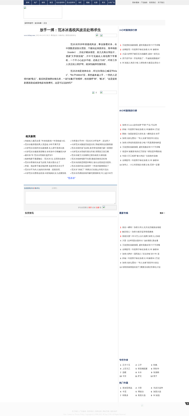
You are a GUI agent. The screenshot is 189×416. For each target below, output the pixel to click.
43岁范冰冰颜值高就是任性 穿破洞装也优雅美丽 (92, 144)
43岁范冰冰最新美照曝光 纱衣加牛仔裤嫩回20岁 (45, 152)
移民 (43, 2)
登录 (90, 207)
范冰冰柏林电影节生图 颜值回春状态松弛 (89, 159)
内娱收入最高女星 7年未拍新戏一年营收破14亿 (45, 141)
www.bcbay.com (29, 35)
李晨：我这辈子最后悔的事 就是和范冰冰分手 (44, 166)
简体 (134, 2)
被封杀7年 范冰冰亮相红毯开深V (39, 155)
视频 (88, 2)
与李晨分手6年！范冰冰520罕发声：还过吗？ (91, 141)
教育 (51, 2)
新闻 (27, 2)
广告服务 (144, 2)
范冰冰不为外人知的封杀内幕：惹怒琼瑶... (43, 170)
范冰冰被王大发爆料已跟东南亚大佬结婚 (89, 155)
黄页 (103, 2)
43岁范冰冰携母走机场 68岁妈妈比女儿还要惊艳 (45, 173)
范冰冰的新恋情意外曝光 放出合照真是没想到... (92, 162)
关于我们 (161, 2)
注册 (97, 207)
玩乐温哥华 (60, 2)
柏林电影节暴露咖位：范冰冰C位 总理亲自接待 (45, 159)
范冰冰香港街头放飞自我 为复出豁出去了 (42, 162)
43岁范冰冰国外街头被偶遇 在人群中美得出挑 (44, 148)
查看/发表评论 (71, 35)
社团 (95, 2)
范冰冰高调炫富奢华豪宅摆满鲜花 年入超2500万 (92, 173)
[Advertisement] (142, 37)
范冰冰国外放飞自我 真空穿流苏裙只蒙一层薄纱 (92, 148)
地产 (35, 2)
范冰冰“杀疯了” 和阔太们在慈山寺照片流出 (90, 170)
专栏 (80, 2)
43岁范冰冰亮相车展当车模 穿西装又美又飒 (90, 152)
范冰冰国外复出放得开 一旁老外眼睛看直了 (90, 166)
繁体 (137, 2)
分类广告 (111, 2)
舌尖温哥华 (71, 2)
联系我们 (152, 2)
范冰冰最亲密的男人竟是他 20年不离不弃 (42, 144)
